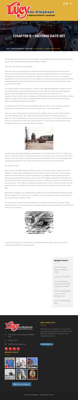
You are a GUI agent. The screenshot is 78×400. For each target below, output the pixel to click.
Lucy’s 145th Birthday (62, 277)
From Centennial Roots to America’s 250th (61, 269)
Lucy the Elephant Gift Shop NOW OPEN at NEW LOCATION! (62, 283)
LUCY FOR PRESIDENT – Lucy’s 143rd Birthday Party (62, 293)
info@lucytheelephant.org (17, 344)
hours (64, 4)
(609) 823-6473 (13, 340)
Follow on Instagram (22, 384)
